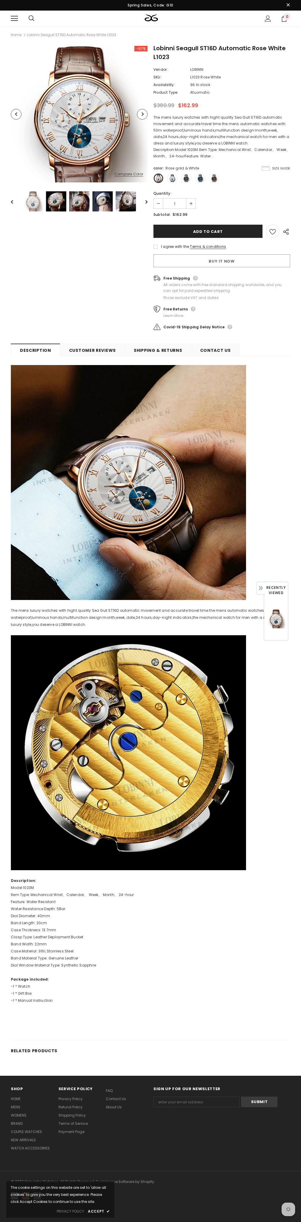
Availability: (164, 84)
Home (16, 34)
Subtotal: (162, 214)
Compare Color (128, 174)
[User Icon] (268, 19)
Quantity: (162, 193)
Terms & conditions (208, 246)
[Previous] (16, 114)
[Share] (284, 231)
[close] (288, 5)
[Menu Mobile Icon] (14, 18)
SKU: (157, 77)
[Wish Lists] (272, 231)
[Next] (142, 114)
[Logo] (151, 18)
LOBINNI (196, 69)
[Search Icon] (37, 18)
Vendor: (160, 69)
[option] (79, 114)
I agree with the (175, 246)
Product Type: (165, 92)
